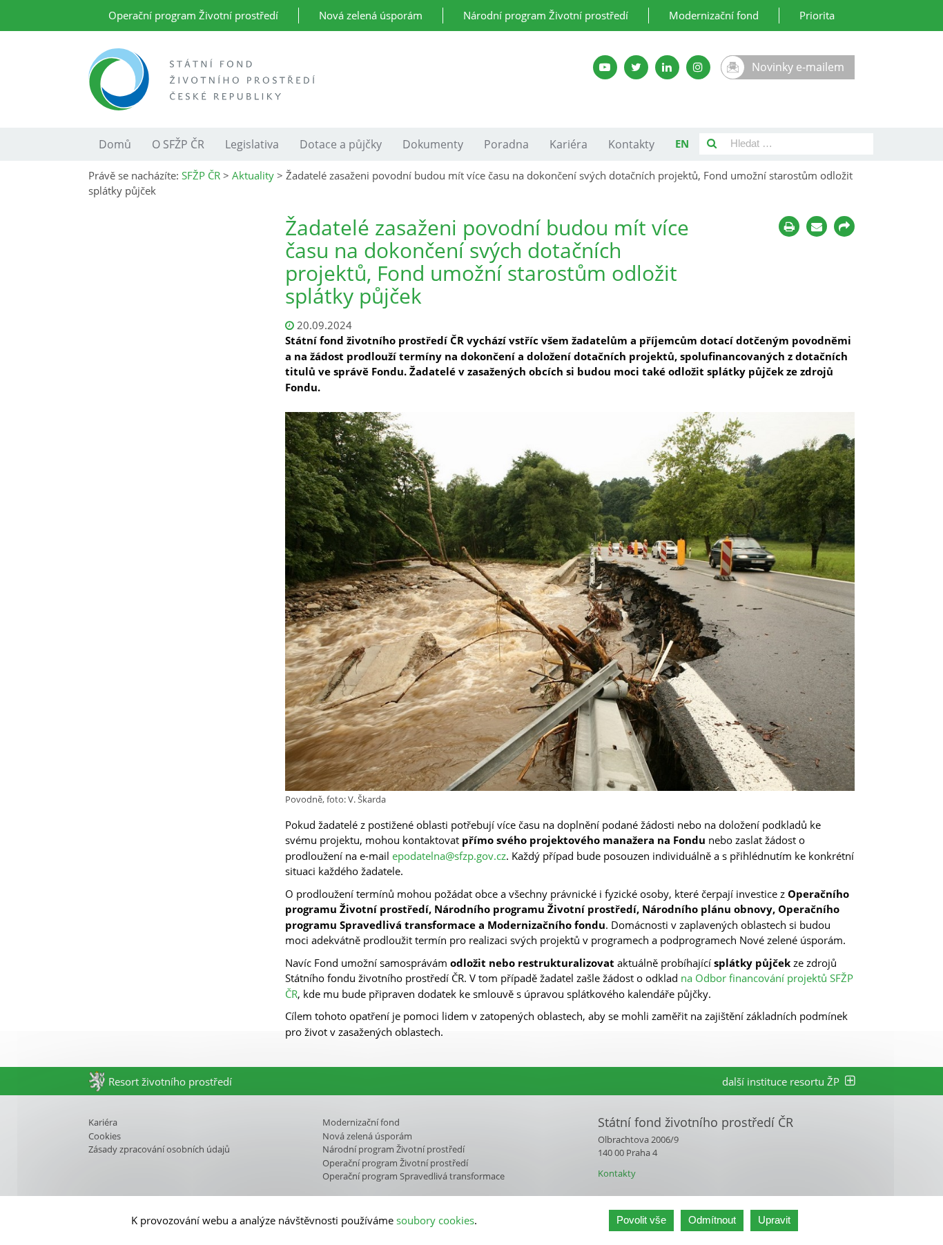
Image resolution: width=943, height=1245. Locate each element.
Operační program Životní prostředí (193, 15)
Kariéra (568, 144)
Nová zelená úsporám (370, 15)
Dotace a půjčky (341, 144)
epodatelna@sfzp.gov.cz (449, 856)
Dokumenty (432, 144)
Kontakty (631, 144)
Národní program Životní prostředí (545, 15)
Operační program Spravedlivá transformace (413, 1176)
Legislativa (252, 144)
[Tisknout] (789, 226)
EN (682, 143)
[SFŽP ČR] (307, 79)
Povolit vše (641, 1220)
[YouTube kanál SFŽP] (605, 67)
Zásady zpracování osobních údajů (159, 1149)
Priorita (817, 15)
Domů (115, 144)
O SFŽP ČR (178, 144)
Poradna (506, 144)
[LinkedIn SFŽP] (667, 67)
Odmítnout (712, 1220)
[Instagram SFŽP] (698, 67)
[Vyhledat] (711, 144)
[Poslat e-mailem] (816, 226)
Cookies (104, 1136)
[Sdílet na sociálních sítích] (844, 226)
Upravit (774, 1220)
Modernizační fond (714, 15)
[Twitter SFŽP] (636, 67)
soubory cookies (435, 1220)
